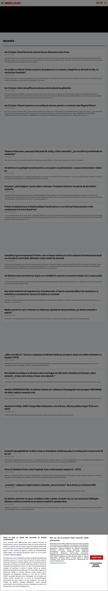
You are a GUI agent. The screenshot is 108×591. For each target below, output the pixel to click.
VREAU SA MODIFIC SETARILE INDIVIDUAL (96, 564)
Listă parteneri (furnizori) (58, 563)
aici (29, 574)
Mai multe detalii (15, 554)
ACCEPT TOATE (96, 557)
